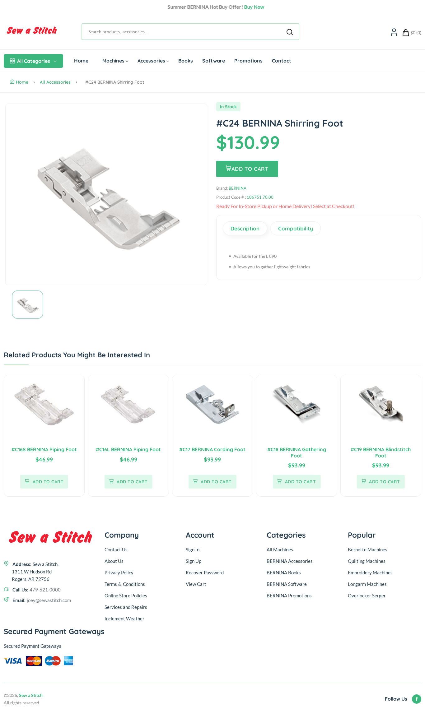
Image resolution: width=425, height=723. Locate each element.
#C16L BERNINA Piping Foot (128, 449)
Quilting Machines (366, 561)
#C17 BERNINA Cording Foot (212, 449)
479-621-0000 (45, 589)
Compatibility (295, 228)
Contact (281, 61)
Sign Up (193, 561)
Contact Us (116, 549)
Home (81, 61)
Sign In (192, 549)
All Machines (280, 549)
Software (213, 61)
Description (245, 228)
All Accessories (55, 82)
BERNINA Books (284, 572)
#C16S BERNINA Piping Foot (44, 449)
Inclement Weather (124, 618)
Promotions (248, 61)
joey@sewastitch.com (49, 600)
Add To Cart (250, 168)
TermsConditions (125, 584)
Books (185, 61)
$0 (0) (415, 32)
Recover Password (205, 572)
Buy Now (251, 7)
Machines (113, 61)
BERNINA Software (287, 584)
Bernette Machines (367, 549)
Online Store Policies (126, 595)
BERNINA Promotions (289, 595)
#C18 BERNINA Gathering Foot (296, 452)
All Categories (33, 61)
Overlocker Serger (367, 595)
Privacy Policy (119, 572)
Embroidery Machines (370, 572)
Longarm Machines (367, 584)
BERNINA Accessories (290, 561)
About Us (114, 561)
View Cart (196, 584)
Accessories (151, 61)
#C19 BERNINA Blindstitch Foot (381, 452)
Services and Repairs (126, 607)
